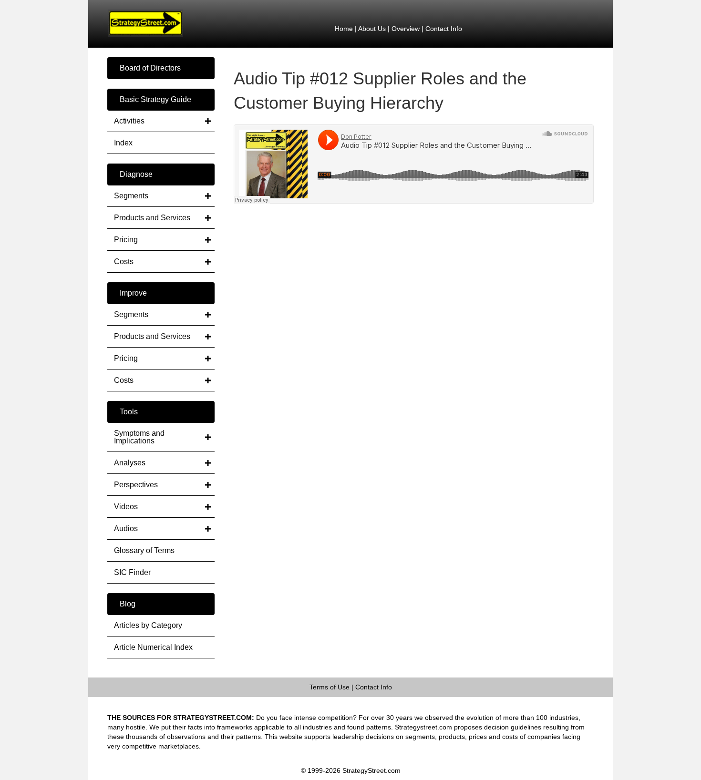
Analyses (129, 463)
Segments (131, 196)
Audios (126, 528)
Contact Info (443, 28)
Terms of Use (329, 687)
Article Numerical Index (153, 647)
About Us (372, 28)
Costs (124, 261)
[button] (161, 68)
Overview (406, 28)
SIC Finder (132, 572)
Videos (126, 507)
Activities (129, 121)
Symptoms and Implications (139, 437)
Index (123, 143)
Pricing (126, 240)
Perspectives (136, 485)
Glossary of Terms (144, 550)
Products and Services (152, 218)
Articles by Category (148, 625)
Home (344, 28)
